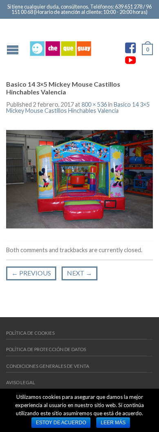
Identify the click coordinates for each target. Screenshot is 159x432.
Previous (31, 273)
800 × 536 (94, 104)
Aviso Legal (20, 382)
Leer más (113, 422)
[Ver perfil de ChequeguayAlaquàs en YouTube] (130, 60)
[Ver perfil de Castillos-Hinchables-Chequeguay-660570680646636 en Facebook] (130, 48)
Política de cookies (30, 333)
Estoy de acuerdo (61, 422)
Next (79, 273)
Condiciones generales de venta (47, 366)
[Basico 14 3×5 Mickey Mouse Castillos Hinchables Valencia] (79, 178)
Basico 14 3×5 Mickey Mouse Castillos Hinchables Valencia (78, 107)
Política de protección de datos (46, 349)
